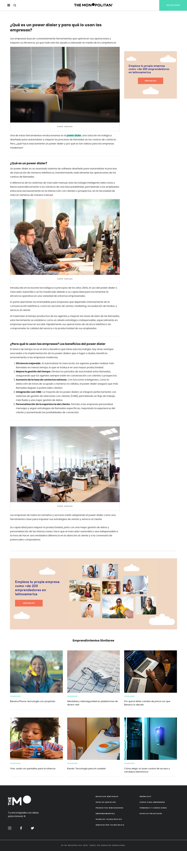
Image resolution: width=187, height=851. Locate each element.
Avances (109, 819)
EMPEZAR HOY (150, 81)
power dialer (74, 135)
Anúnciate (145, 796)
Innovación (110, 825)
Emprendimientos (105, 813)
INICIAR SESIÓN (173, 5)
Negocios (107, 796)
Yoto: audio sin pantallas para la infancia (32, 769)
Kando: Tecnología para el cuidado (86, 769)
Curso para (152, 802)
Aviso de (151, 813)
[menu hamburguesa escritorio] (6, 5)
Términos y (153, 808)
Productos (109, 808)
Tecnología (15, 696)
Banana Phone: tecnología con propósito (32, 701)
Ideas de (106, 802)
